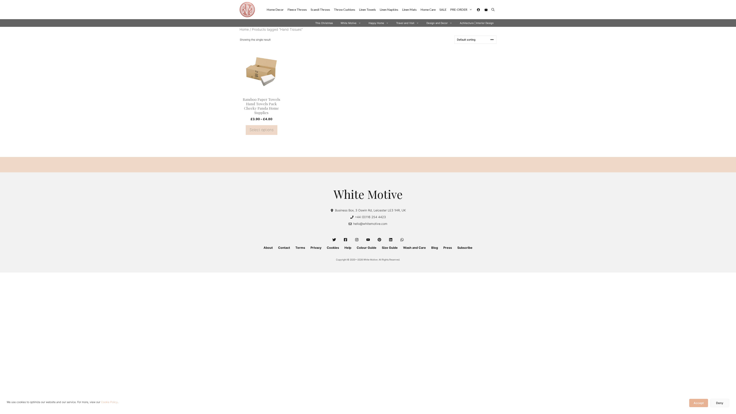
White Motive (348, 23)
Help (347, 248)
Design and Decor (437, 23)
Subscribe (464, 248)
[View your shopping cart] (486, 9)
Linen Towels (367, 9)
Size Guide (390, 248)
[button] (493, 9)
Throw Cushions (344, 9)
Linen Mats (409, 9)
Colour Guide (366, 248)
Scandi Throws (320, 9)
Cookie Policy (109, 402)
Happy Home (376, 23)
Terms (300, 248)
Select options (262, 130)
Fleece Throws (297, 9)
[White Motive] (247, 9)
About (268, 248)
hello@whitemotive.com (370, 224)
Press (447, 248)
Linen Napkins (389, 9)
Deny (719, 403)
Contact (284, 248)
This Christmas (324, 23)
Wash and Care (414, 248)
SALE (442, 9)
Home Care (428, 9)
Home (244, 29)
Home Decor (275, 9)
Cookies (333, 248)
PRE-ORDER (458, 9)
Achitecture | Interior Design (477, 23)
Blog (434, 248)
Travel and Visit (405, 23)
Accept (699, 403)
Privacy (315, 248)
